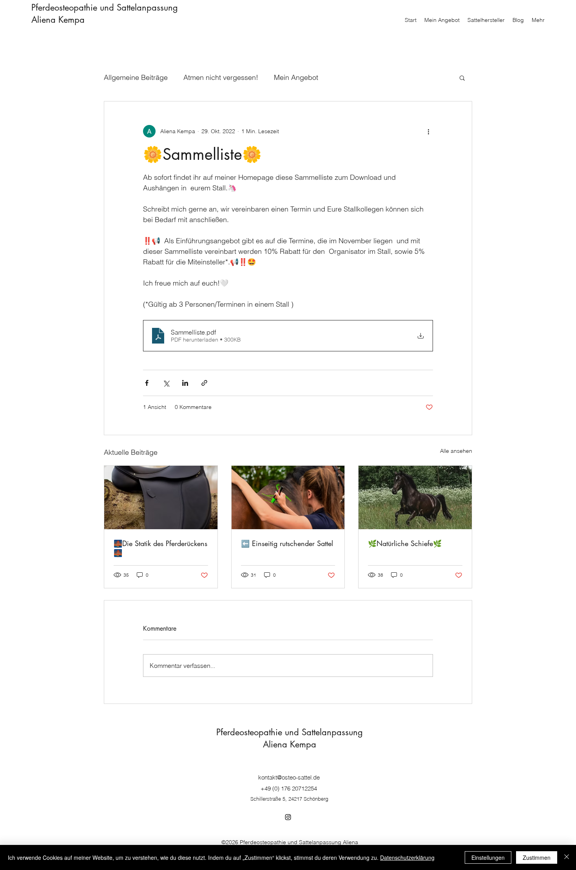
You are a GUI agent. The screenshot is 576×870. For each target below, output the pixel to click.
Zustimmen (537, 857)
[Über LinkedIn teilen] (185, 383)
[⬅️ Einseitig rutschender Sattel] (288, 497)
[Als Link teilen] (204, 383)
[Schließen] (566, 857)
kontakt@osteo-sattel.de (289, 777)
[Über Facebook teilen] (146, 383)
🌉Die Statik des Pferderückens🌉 (160, 548)
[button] (462, 77)
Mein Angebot (296, 77)
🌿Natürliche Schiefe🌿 (405, 543)
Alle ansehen (456, 450)
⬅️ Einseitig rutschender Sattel (287, 543)
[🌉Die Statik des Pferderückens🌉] (160, 497)
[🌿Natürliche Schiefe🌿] (415, 497)
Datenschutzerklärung (407, 857)
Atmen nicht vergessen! (220, 77)
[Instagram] (288, 817)
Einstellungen (488, 857)
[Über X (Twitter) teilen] (166, 383)
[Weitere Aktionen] (428, 131)
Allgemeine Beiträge (136, 77)
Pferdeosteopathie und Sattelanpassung (104, 7)
